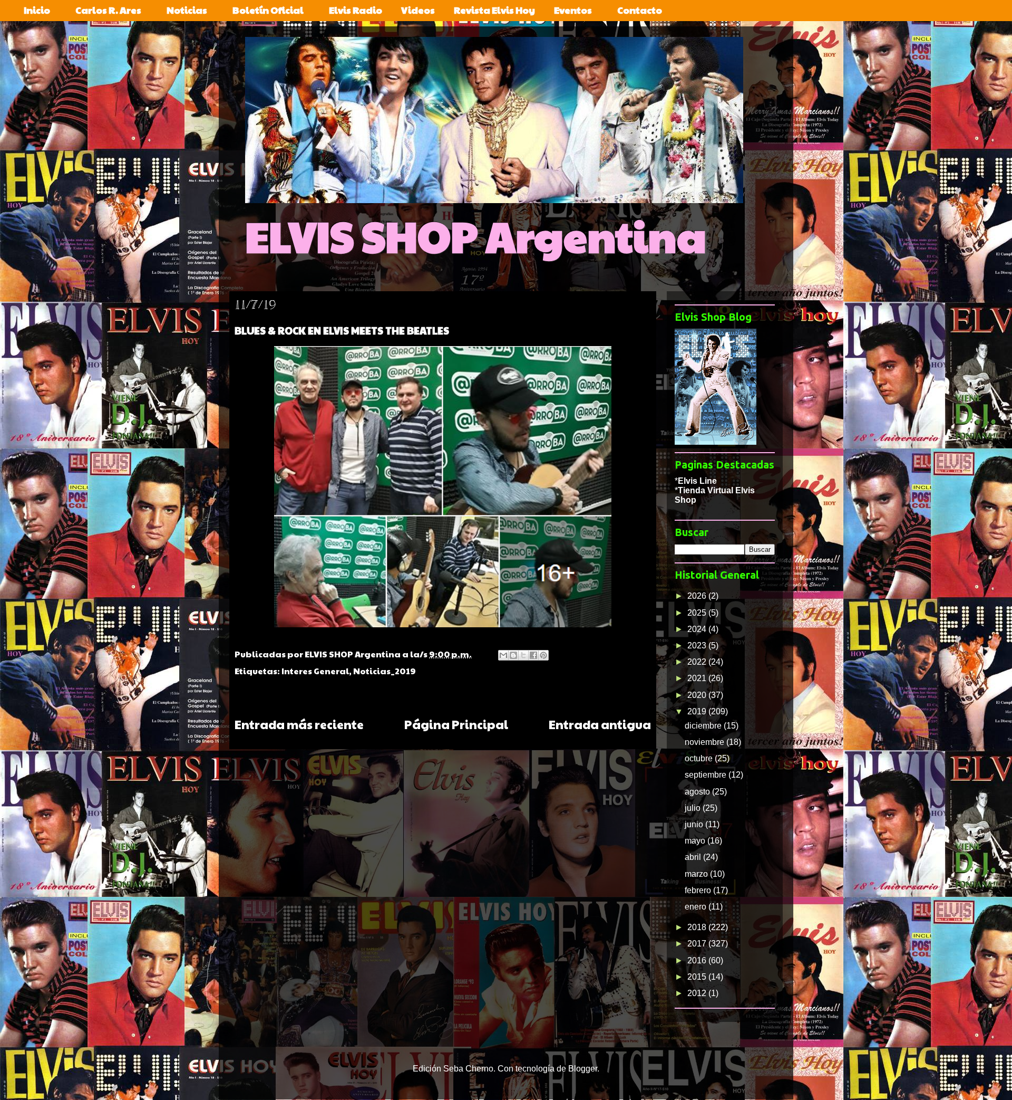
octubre (700, 758)
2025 (697, 612)
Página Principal (456, 724)
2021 (697, 678)
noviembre (705, 742)
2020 (697, 695)
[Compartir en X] (523, 655)
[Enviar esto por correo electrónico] (503, 655)
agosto (698, 791)
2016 (697, 960)
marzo (697, 873)
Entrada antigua (600, 724)
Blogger (582, 1068)
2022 (697, 661)
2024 (697, 629)
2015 (697, 976)
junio (695, 824)
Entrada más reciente (299, 724)
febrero (699, 890)
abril (694, 857)
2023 (697, 645)
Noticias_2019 (384, 671)
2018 (697, 927)
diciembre (704, 725)
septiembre (706, 774)
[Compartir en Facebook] (533, 655)
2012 (697, 993)
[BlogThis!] (513, 655)
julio (694, 808)
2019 (697, 711)
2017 (697, 943)
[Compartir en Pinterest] (543, 655)
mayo (696, 840)
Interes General (315, 671)
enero (696, 906)
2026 (697, 595)
